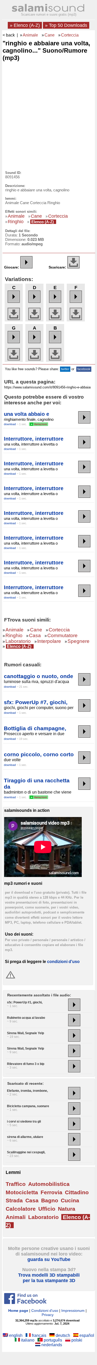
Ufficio (46, 1209)
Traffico (16, 1184)
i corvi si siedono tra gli (24, 1121)
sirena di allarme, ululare (25, 1137)
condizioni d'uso (63, 961)
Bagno (49, 1200)
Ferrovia (51, 1192)
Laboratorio (18, 641)
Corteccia (70, 35)
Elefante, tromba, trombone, (27, 1091)
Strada (14, 1200)
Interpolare (49, 641)
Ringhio (16, 221)
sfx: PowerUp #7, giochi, (36, 702)
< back (9, 35)
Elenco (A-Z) (42, 222)
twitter (65, 369)
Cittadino (77, 1192)
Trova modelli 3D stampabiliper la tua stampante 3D (49, 1277)
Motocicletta (22, 1192)
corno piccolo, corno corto (39, 754)
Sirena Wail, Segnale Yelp (25, 1033)
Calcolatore (21, 1209)
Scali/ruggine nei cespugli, (26, 1152)
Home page (18, 1310)
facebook (83, 369)
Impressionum (73, 1310)
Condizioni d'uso (44, 1310)
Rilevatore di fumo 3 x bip (25, 1064)
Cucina (70, 1200)
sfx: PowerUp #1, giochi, (24, 1002)
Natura (66, 1209)
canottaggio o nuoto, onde (38, 676)
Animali (16, 1217)
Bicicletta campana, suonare (28, 1106)
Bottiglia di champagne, (35, 728)
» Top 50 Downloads (66, 25)
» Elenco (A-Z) (25, 25)
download (10, 424)
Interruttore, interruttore (33, 439)
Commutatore (62, 635)
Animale (30, 35)
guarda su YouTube (48, 1259)
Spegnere (78, 641)
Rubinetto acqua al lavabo (26, 1018)
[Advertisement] (48, 114)
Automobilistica (49, 1184)
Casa (35, 635)
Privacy (48, 1315)
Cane (49, 35)
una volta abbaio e (26, 414)
